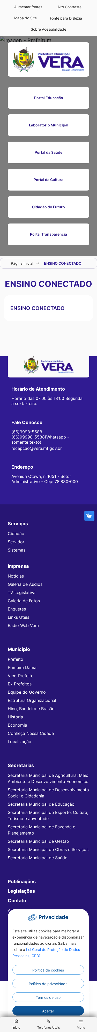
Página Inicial (22, 263)
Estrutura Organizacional (32, 700)
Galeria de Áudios (25, 584)
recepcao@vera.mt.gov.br (36, 448)
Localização (19, 741)
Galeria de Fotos (24, 600)
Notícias (16, 576)
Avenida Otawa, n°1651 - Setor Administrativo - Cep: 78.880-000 (44, 479)
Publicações (22, 881)
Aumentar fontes (28, 7)
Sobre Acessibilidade (48, 29)
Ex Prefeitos (20, 683)
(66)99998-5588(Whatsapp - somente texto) (40, 439)
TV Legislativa (21, 592)
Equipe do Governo (27, 692)
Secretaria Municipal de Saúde (37, 857)
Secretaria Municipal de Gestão (38, 841)
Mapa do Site (25, 18)
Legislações (21, 891)
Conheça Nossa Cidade (31, 733)
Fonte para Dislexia (66, 18)
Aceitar (48, 1011)
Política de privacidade (48, 984)
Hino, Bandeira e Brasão (31, 708)
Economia (17, 725)
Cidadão (16, 533)
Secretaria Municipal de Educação (41, 804)
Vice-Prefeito (21, 675)
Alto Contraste (69, 7)
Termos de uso (48, 997)
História (15, 716)
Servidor (16, 541)
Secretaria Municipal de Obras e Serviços (48, 849)
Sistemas (16, 550)
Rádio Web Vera (23, 625)
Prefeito (15, 659)
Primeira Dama (22, 667)
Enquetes (17, 609)
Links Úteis (18, 617)
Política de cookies (48, 970)
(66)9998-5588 (26, 431)
